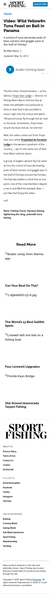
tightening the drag (14, 214)
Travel (8, 14)
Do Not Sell (8, 469)
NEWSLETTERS (40, 4)
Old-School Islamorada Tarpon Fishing (22, 404)
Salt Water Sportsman (13, 532)
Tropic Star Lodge (21, 95)
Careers (6, 465)
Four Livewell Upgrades (22, 366)
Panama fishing (35, 211)
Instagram (8, 496)
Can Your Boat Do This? (21, 285)
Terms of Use (9, 456)
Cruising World (10, 523)
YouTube (7, 501)
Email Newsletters (11, 483)
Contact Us (8, 460)
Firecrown (36, 579)
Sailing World (9, 528)
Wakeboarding (10, 541)
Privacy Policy (9, 451)
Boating (6, 519)
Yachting (7, 546)
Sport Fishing (9, 537)
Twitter (6, 492)
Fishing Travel (18, 211)
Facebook (7, 487)
